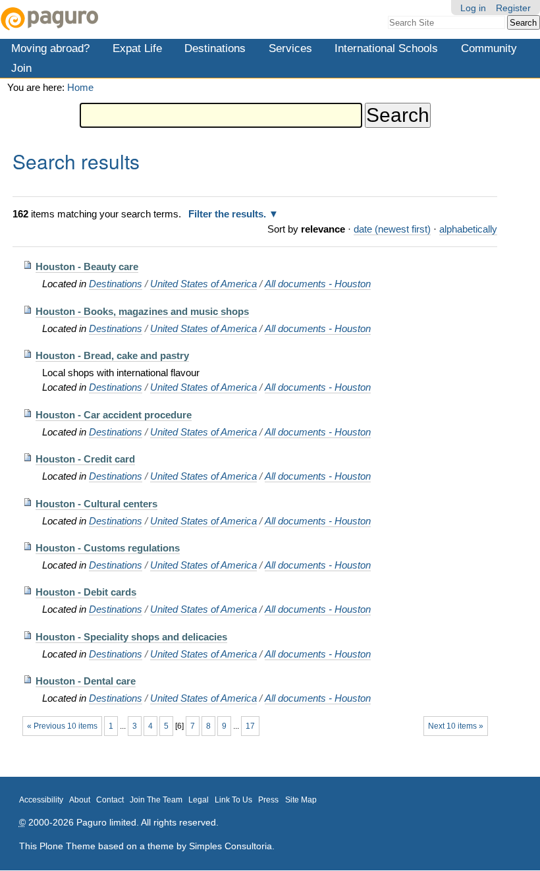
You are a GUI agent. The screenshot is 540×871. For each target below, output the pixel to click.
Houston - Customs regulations (108, 547)
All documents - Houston (318, 283)
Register (513, 8)
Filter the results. (228, 213)
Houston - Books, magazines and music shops (142, 311)
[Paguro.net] (135, 19)
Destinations (215, 48)
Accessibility (41, 799)
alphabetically (468, 229)
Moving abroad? (50, 48)
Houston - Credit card (85, 458)
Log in (473, 8)
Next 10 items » (455, 726)
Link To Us (233, 799)
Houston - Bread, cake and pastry (112, 355)
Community (489, 48)
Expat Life (137, 48)
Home (80, 87)
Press (268, 799)
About (79, 799)
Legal (198, 799)
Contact (110, 799)
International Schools (386, 48)
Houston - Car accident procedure (114, 414)
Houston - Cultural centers (96, 503)
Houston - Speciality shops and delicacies (131, 636)
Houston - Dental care (86, 681)
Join (21, 67)
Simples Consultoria (230, 846)
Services (290, 48)
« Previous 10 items (62, 726)
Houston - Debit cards (86, 592)
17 (250, 726)
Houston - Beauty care (87, 266)
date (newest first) (392, 229)
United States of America (203, 283)
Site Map (301, 799)
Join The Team (156, 799)
